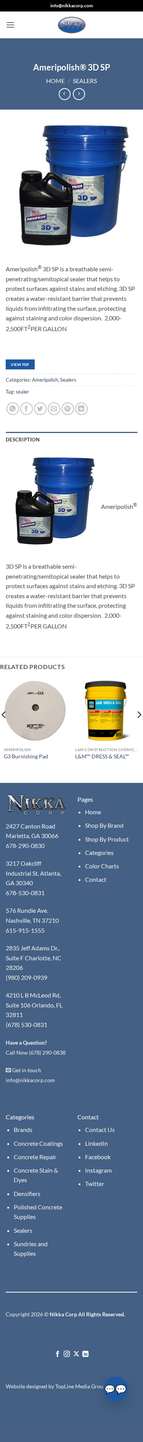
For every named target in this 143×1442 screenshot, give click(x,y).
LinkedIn (96, 1143)
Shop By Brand (104, 825)
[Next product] (65, 94)
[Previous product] (79, 94)
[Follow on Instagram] (67, 1354)
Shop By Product (107, 839)
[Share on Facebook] (26, 408)
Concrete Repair (35, 1156)
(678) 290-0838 (47, 1053)
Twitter (94, 1183)
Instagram (98, 1170)
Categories (99, 852)
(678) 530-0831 (26, 1024)
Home (55, 80)
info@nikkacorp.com (71, 5)
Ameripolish (45, 380)
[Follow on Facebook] (58, 1354)
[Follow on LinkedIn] (85, 1354)
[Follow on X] (76, 1354)
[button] (10, 24)
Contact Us (100, 1129)
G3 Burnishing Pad (26, 756)
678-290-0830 (26, 845)
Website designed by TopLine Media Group (56, 1386)
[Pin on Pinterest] (67, 408)
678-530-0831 (26, 892)
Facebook (98, 1156)
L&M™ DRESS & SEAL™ (102, 756)
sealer (22, 392)
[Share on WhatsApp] (12, 408)
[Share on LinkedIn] (81, 408)
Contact (95, 879)
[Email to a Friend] (54, 408)
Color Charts (102, 865)
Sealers (85, 80)
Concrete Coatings (38, 1143)
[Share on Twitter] (40, 408)
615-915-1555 (25, 930)
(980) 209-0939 (26, 977)
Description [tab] (23, 439)
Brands (23, 1129)
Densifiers (27, 1193)
